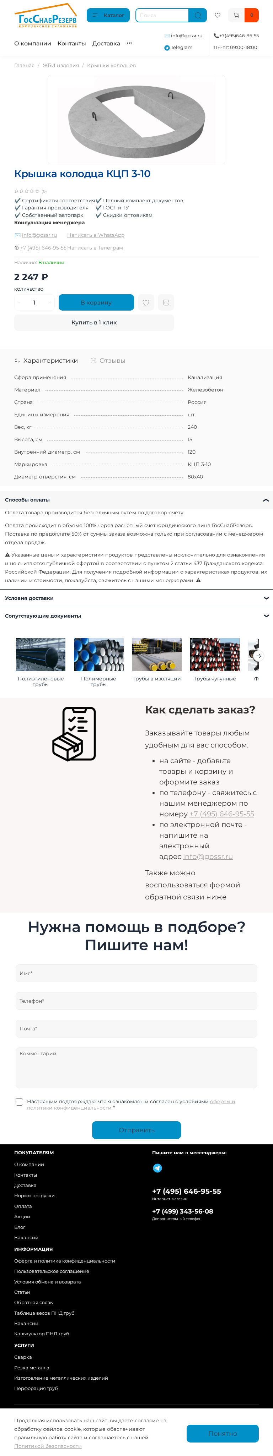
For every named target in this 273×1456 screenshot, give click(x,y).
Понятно (222, 1433)
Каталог (114, 15)
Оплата (23, 1206)
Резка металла (31, 1367)
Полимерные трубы (98, 681)
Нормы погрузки (34, 1195)
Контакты (72, 43)
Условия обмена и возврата (47, 1282)
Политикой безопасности (48, 1446)
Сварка (23, 1357)
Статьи (22, 1292)
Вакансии (26, 1237)
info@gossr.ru (187, 35)
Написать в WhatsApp (95, 235)
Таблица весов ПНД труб (44, 1313)
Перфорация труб (36, 1388)
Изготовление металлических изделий (61, 1378)
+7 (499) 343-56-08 (182, 1211)
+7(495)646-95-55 (239, 35)
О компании (32, 43)
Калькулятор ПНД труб (41, 1333)
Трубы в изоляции (157, 678)
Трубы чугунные (215, 678)
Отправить (137, 1130)
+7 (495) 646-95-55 (43, 248)
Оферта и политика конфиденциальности (64, 1261)
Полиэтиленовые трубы (41, 681)
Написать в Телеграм (95, 248)
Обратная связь (33, 1302)
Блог (19, 1227)
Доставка (106, 43)
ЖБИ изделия (61, 65)
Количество (28, 289)
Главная (24, 65)
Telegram (181, 47)
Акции (22, 1216)
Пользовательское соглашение (51, 1271)
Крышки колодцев (111, 65)
